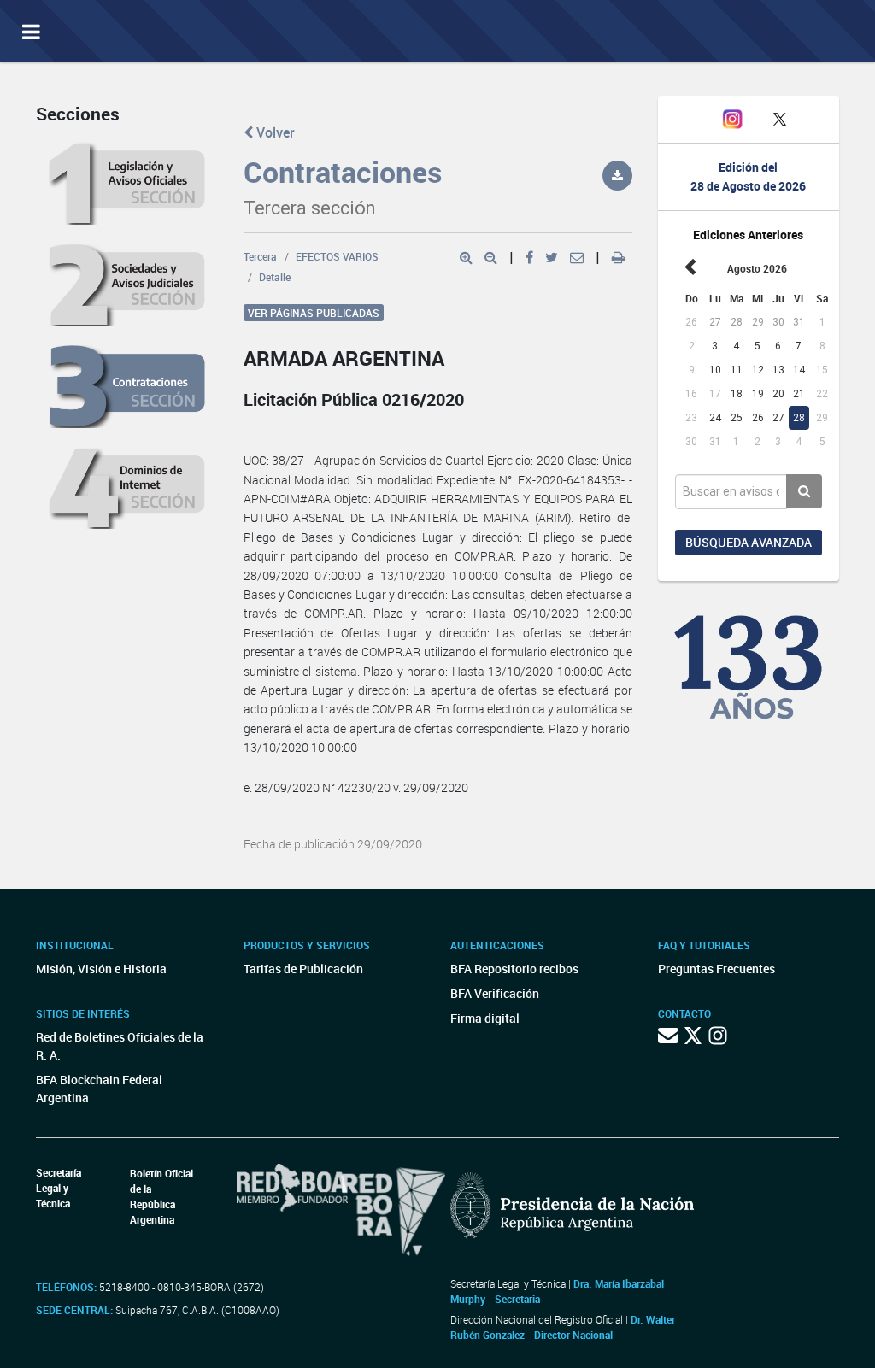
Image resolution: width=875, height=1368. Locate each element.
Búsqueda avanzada (748, 542)
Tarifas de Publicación (303, 968)
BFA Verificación (494, 993)
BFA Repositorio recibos (514, 968)
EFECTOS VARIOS (337, 256)
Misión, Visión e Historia (101, 968)
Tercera (260, 256)
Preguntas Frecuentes (716, 968)
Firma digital (485, 1018)
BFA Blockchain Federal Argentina (99, 1089)
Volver (274, 132)
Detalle (275, 277)
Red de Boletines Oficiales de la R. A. (119, 1046)
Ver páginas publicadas (313, 313)
